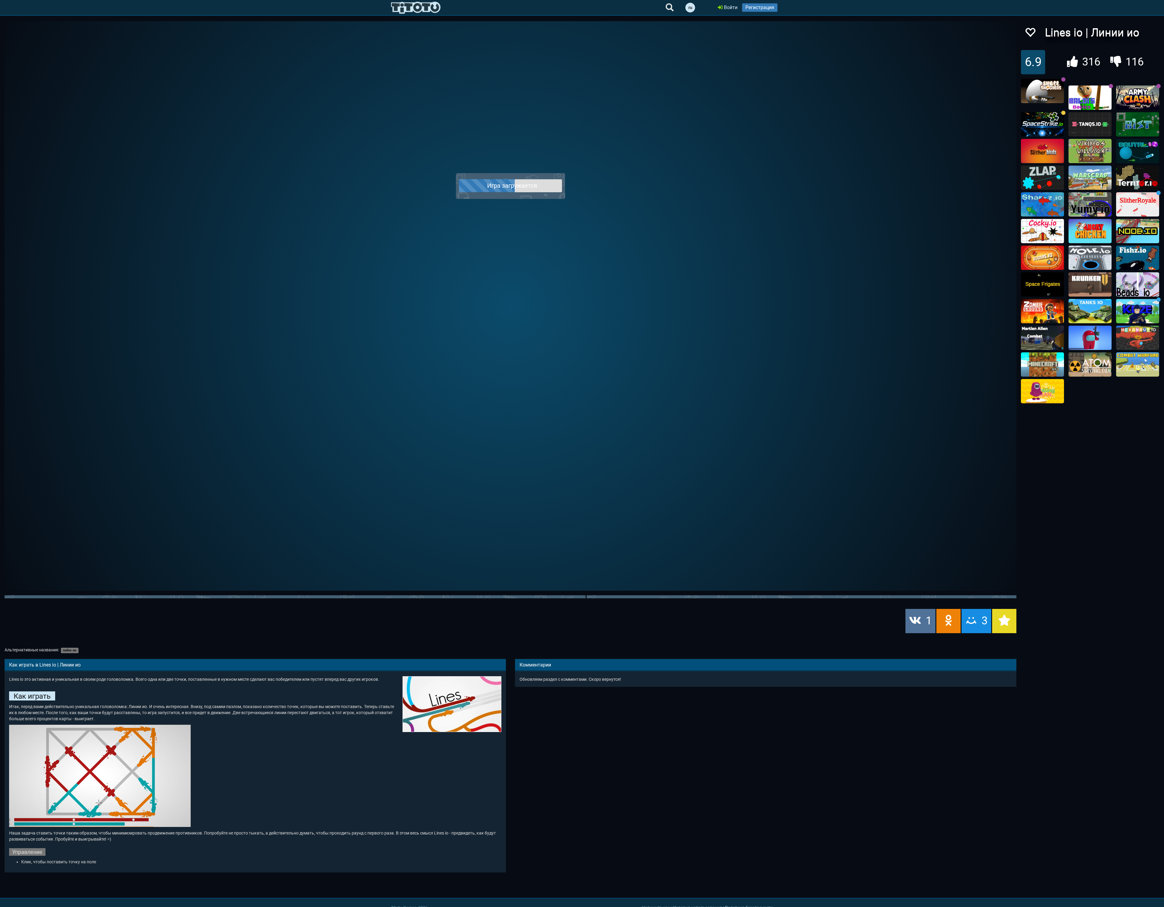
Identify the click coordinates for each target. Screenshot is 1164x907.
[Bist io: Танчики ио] (1137, 124)
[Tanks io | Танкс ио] (1090, 311)
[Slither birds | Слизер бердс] (1042, 151)
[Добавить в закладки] (1004, 621)
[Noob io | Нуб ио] (1137, 231)
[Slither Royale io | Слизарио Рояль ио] (1137, 204)
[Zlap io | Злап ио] (1042, 178)
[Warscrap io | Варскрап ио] (1090, 178)
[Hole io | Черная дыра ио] (1090, 258)
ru (690, 7)
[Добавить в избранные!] (1030, 34)
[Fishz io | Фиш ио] (1137, 258)
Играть (514, 186)
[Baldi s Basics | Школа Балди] (1090, 98)
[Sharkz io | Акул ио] (1042, 204)
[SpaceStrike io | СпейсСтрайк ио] (1042, 124)
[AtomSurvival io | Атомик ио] (1090, 364)
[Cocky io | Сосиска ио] (1042, 231)
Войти (730, 7)
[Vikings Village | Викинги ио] (1090, 151)
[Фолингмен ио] (1042, 391)
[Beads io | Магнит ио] (1137, 284)
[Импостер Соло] (1090, 338)
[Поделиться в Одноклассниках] (948, 621)
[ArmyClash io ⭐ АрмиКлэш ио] (1137, 98)
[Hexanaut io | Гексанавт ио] (1137, 338)
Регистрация (759, 7)
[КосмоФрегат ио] (1042, 284)
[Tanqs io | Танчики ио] (1090, 124)
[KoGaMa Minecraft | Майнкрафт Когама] (1042, 364)
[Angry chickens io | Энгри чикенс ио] (1090, 231)
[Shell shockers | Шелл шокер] (1042, 91)
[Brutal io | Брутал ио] (1137, 151)
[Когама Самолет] (1137, 364)
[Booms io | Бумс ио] (1042, 258)
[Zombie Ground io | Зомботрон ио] (1042, 311)
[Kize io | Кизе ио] (1137, 311)
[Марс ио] (1042, 338)
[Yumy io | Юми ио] (1090, 204)
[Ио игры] (415, 7)
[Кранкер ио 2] (1090, 284)
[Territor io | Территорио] (1137, 178)
